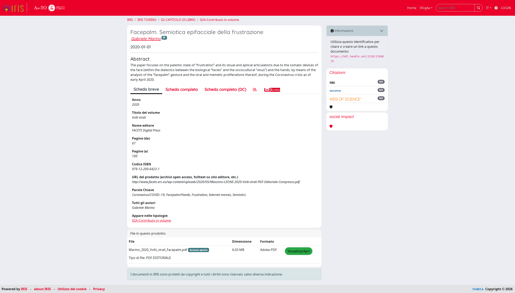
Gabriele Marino (146, 38)
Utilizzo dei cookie (72, 289)
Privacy (99, 289)
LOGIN (506, 8)
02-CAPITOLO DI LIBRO (178, 20)
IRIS (130, 20)
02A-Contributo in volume (219, 20)
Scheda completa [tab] (182, 89)
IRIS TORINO (147, 20)
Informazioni (343, 31)
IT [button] (487, 8)
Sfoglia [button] (425, 8)
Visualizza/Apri (298, 251)
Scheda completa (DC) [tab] (225, 89)
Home (411, 8)
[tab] (255, 89)
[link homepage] (14, 8)
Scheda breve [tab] (146, 89)
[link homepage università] (49, 8)
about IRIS (42, 289)
